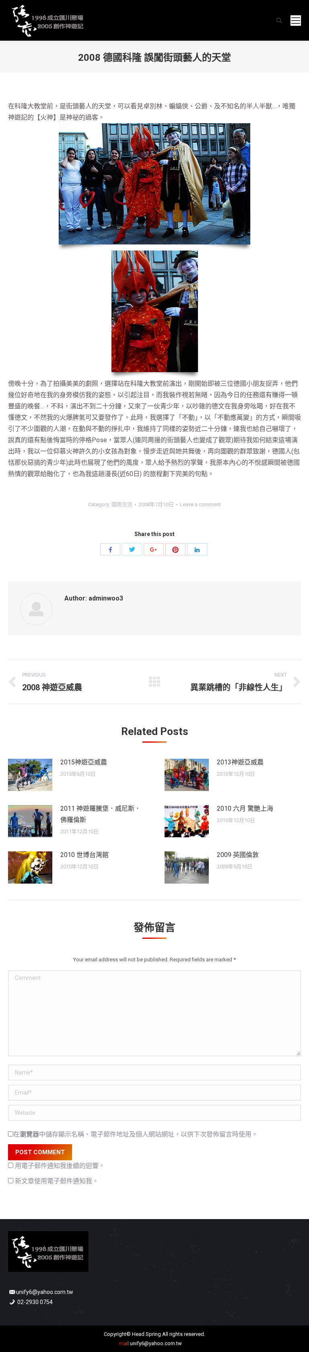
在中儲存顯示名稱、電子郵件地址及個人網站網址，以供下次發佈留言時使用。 (135, 1134)
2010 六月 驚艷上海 (245, 808)
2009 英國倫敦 (238, 855)
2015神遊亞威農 (83, 762)
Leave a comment (200, 504)
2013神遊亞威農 (240, 762)
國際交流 (121, 504)
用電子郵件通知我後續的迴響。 (60, 1166)
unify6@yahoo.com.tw (44, 1292)
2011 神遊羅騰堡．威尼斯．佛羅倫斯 (100, 814)
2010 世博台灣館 (84, 855)
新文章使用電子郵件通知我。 (57, 1181)
